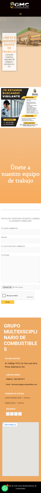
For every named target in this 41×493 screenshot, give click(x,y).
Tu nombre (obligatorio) (9, 228)
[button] (5, 488)
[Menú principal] (20, 14)
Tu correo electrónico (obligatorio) (13, 246)
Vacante (4, 237)
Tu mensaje (5, 255)
